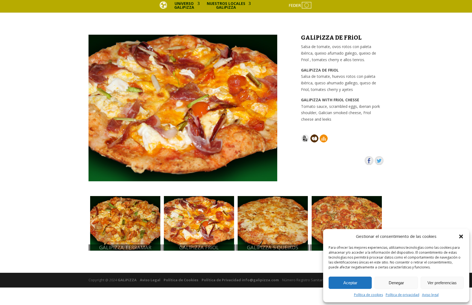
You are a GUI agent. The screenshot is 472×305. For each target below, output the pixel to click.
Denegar (396, 282)
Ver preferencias (442, 282)
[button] (461, 236)
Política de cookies (368, 294)
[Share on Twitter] (379, 160)
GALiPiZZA (127, 279)
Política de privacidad (402, 294)
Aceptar (350, 282)
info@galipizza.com (260, 279)
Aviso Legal (150, 279)
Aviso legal (430, 294)
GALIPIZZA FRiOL (199, 247)
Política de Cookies (181, 279)
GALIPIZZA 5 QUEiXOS (272, 247)
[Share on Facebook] (369, 160)
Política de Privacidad (221, 279)
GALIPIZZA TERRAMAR (125, 247)
